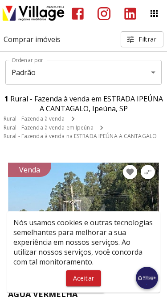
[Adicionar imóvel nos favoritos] (130, 172)
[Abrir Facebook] (78, 13)
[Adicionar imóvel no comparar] (148, 172)
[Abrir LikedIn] (130, 13)
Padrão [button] (24, 72)
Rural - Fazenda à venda (34, 118)
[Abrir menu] (154, 13)
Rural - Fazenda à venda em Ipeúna (49, 127)
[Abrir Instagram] (104, 13)
